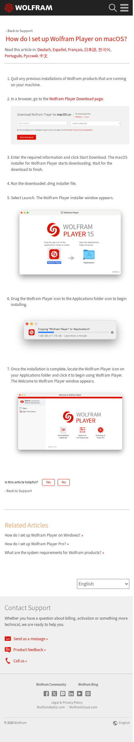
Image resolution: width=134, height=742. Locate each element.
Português (13, 56)
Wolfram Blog (88, 684)
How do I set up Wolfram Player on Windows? (42, 535)
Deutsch (44, 49)
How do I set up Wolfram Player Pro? (35, 544)
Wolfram (20, 723)
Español (59, 49)
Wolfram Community (51, 684)
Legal (55, 702)
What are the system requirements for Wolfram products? (53, 552)
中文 (44, 56)
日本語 (90, 49)
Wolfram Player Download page (76, 98)
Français (75, 49)
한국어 (104, 49)
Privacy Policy (73, 702)
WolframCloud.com (83, 707)
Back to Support (20, 30)
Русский (31, 56)
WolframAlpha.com (51, 707)
